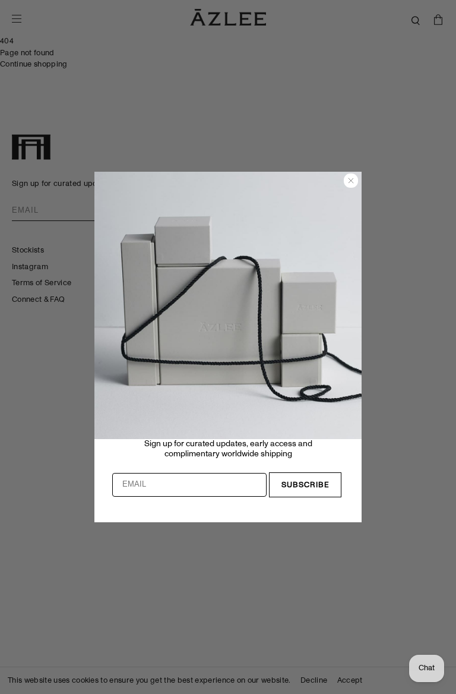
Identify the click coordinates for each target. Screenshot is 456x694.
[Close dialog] (351, 181)
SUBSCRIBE (305, 485)
